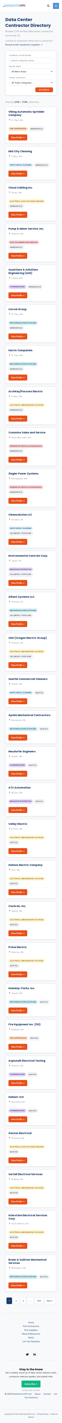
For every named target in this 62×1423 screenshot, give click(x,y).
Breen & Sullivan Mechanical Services (27, 1261)
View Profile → (18, 137)
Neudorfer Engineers (22, 751)
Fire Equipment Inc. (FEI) (24, 1024)
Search (44, 89)
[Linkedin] (34, 1354)
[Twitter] (27, 1354)
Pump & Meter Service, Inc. (26, 229)
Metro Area (15, 66)
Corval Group (17, 309)
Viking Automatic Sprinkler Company (26, 113)
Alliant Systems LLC (21, 597)
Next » (50, 1300)
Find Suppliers (31, 1330)
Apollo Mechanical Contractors (29, 715)
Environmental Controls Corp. (28, 556)
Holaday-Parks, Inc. (21, 988)
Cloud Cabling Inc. (20, 187)
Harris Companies (20, 350)
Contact (47, 1394)
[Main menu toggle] (56, 6)
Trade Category (17, 78)
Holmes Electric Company (25, 865)
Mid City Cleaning (20, 151)
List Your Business (31, 1341)
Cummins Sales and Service (26, 432)
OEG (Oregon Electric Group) (27, 638)
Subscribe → (31, 1384)
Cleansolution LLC (20, 514)
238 (39, 1300)
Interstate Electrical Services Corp (27, 1217)
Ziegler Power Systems (23, 473)
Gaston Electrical (20, 1133)
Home (31, 1322)
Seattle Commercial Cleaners (28, 679)
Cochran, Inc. (17, 906)
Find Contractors (31, 1326)
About (31, 1337)
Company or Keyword (20, 55)
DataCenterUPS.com (22, 1394)
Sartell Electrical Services (25, 1174)
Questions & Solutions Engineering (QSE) (23, 271)
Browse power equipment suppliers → (23, 44)
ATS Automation (19, 787)
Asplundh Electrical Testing (26, 1061)
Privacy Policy (42, 1414)
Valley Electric (17, 824)
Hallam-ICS (16, 1097)
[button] (48, 6)
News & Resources (31, 1334)
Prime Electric (17, 947)
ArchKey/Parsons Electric (25, 391)
